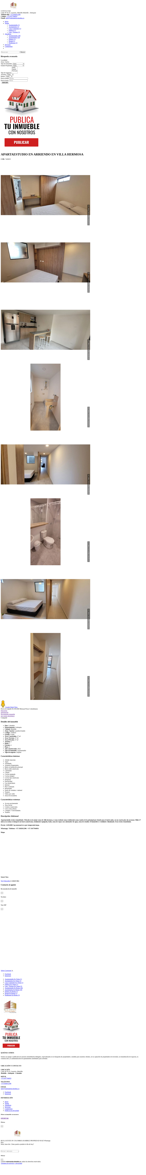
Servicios (8, 45)
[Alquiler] (14, 69)
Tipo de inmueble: (6, 64)
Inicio (6, 21)
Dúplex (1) (12, 39)
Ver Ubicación (5, 881)
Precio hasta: (5, 80)
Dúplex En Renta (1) (11, 991)
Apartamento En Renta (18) (13, 990)
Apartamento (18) (14, 37)
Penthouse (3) (13, 43)
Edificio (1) (12, 30)
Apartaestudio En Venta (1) (13, 979)
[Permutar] (14, 71)
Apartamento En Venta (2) (13, 981)
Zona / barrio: (5, 62)
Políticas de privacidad (12, 1110)
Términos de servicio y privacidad (11, 1163)
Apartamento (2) (14, 27)
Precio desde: (5, 78)
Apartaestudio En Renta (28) (14, 988)
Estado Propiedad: (6, 65)
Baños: (3, 76)
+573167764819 (12, 16)
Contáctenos (9, 46)
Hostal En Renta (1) (11, 993)
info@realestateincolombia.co (10, 1089)
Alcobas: (3, 74)
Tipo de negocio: (6, 73)
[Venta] (14, 67)
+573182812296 (15, 14)
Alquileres (8, 34)
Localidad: (4, 60)
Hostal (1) (12, 41)
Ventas (7, 23)
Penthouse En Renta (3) (12, 995)
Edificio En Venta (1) (11, 984)
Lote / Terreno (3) (14, 32)
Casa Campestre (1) (15, 28)
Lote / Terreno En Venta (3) (13, 986)
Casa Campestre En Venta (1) (14, 983)
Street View (11, 707)
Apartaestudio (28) (14, 36)
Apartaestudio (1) (14, 25)
